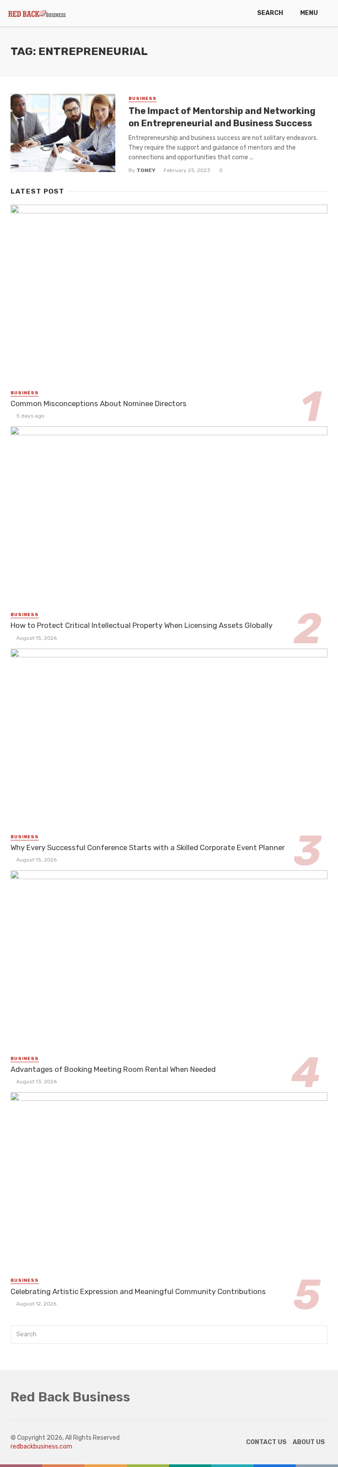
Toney (145, 170)
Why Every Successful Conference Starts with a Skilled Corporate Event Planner (148, 847)
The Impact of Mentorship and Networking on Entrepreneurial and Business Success (222, 117)
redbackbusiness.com (41, 1446)
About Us (309, 1442)
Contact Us (266, 1442)
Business (143, 98)
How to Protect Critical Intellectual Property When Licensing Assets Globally (141, 625)
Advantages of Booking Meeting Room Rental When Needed (113, 1069)
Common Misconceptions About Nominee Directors (99, 403)
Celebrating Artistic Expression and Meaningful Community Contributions (138, 1291)
